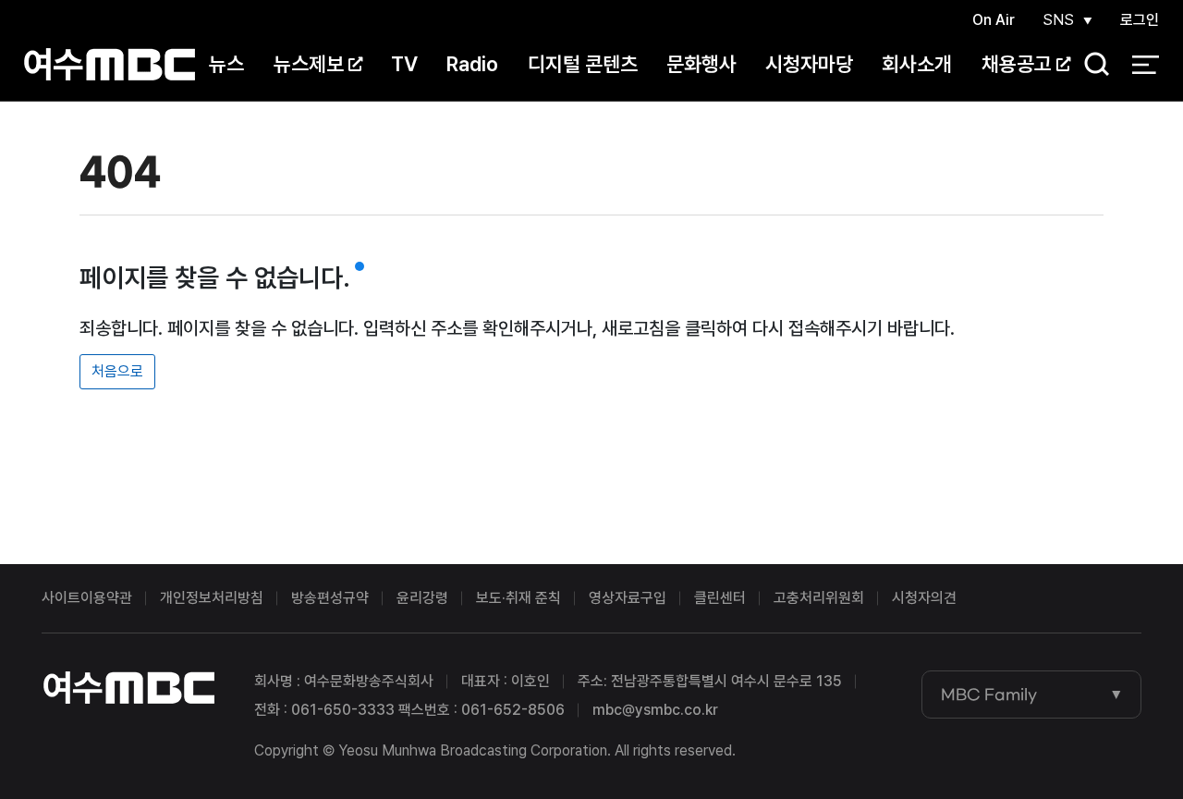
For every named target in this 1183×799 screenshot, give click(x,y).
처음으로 (117, 371)
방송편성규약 (330, 598)
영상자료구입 (627, 598)
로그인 (1139, 20)
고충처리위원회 (819, 598)
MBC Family (989, 694)
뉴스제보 (309, 64)
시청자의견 (924, 598)
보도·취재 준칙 (518, 598)
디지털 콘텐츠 (583, 64)
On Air (993, 20)
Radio (472, 64)
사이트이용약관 (87, 598)
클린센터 (720, 598)
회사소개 (917, 64)
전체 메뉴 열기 (1145, 65)
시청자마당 (809, 64)
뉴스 (226, 64)
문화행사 (701, 64)
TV (404, 64)
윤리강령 (422, 598)
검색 (1090, 65)
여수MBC (109, 64)
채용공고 (1017, 64)
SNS (1058, 20)
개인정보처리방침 (211, 598)
